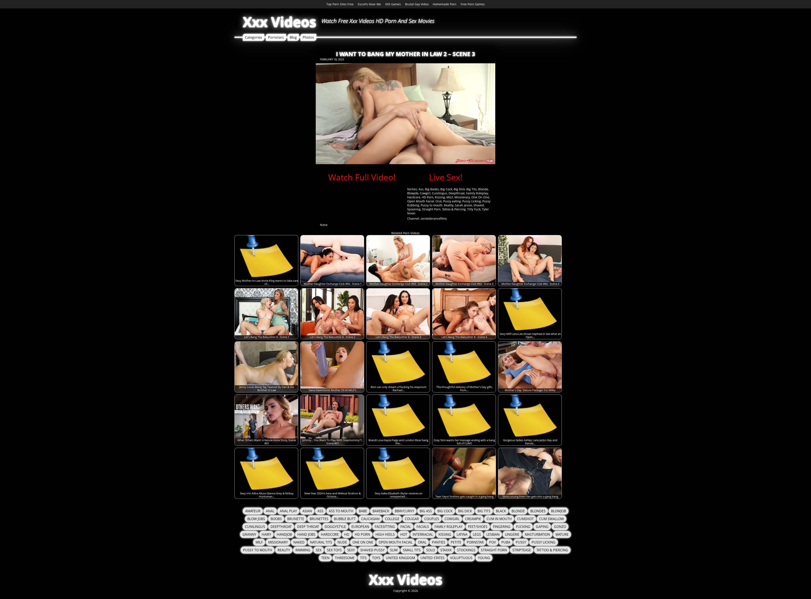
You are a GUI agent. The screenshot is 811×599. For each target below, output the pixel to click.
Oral (438, 201)
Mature (562, 534)
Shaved (479, 205)
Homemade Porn (444, 4)
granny (249, 534)
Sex (318, 550)
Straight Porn (431, 209)
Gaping (542, 526)
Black (501, 511)
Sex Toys (334, 550)
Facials (422, 526)
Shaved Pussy (372, 550)
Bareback (381, 511)
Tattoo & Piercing (454, 209)
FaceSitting (385, 526)
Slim (393, 550)
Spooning (413, 209)
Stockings (466, 550)
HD (346, 534)
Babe (363, 511)
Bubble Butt (345, 519)
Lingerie (512, 534)
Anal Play (288, 511)
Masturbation (537, 534)
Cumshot (525, 519)
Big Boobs (432, 189)
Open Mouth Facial (420, 201)
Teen (325, 558)
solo (430, 550)
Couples (431, 519)
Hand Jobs (306, 534)
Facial (405, 526)
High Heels (385, 534)
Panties (438, 542)
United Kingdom (400, 558)
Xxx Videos (279, 22)
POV (492, 542)
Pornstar (475, 542)
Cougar (412, 519)
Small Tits (412, 550)
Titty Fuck (473, 209)
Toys (376, 558)
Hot (403, 534)
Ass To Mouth (341, 511)
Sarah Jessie (463, 205)
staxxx (446, 550)
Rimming (302, 550)
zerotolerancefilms (434, 218)
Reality (448, 205)
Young (484, 558)
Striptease (521, 550)
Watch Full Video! (362, 177)
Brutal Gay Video (417, 4)
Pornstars (276, 37)
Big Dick (459, 189)
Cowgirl (425, 193)
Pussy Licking (471, 201)
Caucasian (370, 519)
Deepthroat (457, 193)
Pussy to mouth (431, 205)
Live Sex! (446, 177)
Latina (462, 534)
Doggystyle (335, 526)
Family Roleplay (477, 193)
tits (363, 558)
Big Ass (426, 511)
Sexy (351, 550)
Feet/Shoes (477, 526)
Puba (505, 542)
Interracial (423, 534)
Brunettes (319, 519)
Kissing (440, 197)
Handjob (284, 534)
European (360, 526)
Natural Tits (321, 542)
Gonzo (560, 526)
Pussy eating (452, 201)
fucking (523, 526)
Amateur (252, 511)
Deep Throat (308, 526)
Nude (342, 542)
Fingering (501, 526)
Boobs (276, 519)
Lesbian (492, 534)
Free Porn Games (473, 4)
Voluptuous (461, 558)
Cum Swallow (551, 519)
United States (432, 558)
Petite (456, 542)
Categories (253, 37)
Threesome (345, 558)
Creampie (473, 519)
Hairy (266, 534)
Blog (293, 37)
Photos (308, 37)
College (392, 519)
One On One (480, 197)
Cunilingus (439, 193)
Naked (299, 542)
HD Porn (427, 197)
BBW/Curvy (404, 511)
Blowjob (412, 193)
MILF (449, 197)
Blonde (483, 189)
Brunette (295, 519)
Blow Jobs (256, 519)
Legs (477, 534)
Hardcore (413, 197)
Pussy (521, 542)
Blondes (538, 511)
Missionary (462, 197)
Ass (421, 189)
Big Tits (471, 189)
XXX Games (393, 4)
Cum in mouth (499, 519)
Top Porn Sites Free (340, 4)
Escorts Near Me (369, 4)
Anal (270, 511)
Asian (307, 511)
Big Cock (446, 189)
